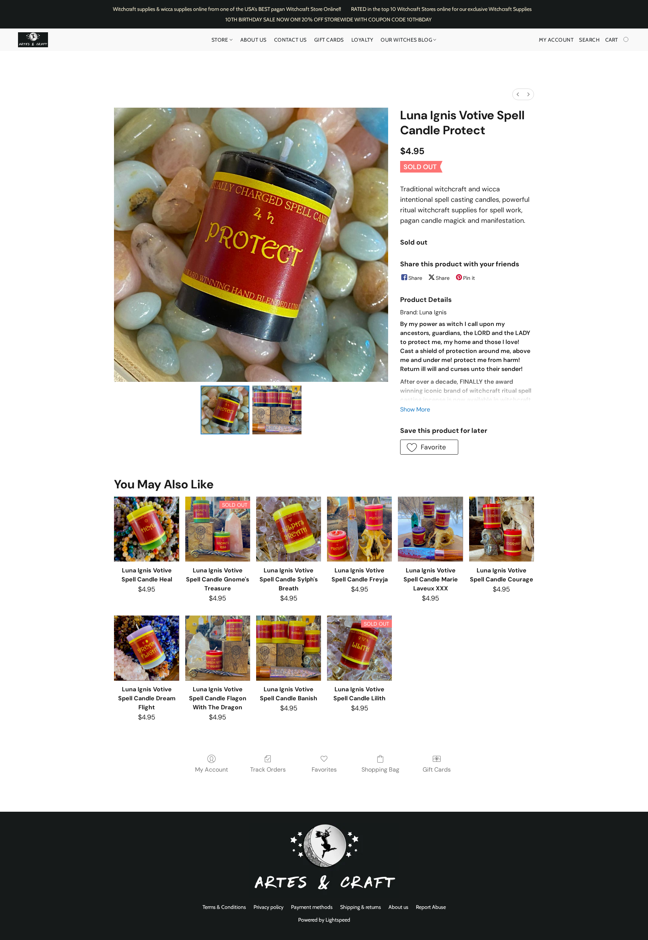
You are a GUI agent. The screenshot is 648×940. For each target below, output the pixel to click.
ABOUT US (253, 39)
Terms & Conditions (224, 907)
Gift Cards (329, 39)
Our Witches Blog (407, 39)
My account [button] (556, 39)
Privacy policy (269, 907)
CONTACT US (290, 39)
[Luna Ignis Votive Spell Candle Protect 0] (225, 410)
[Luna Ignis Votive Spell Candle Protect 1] (276, 410)
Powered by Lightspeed (324, 919)
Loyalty (362, 39)
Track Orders (268, 769)
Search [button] (589, 39)
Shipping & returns (360, 907)
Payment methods (312, 907)
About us (398, 907)
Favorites (324, 769)
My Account (211, 769)
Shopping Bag (380, 769)
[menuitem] (518, 94)
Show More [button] (415, 409)
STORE (221, 39)
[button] (33, 39)
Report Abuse (431, 907)
